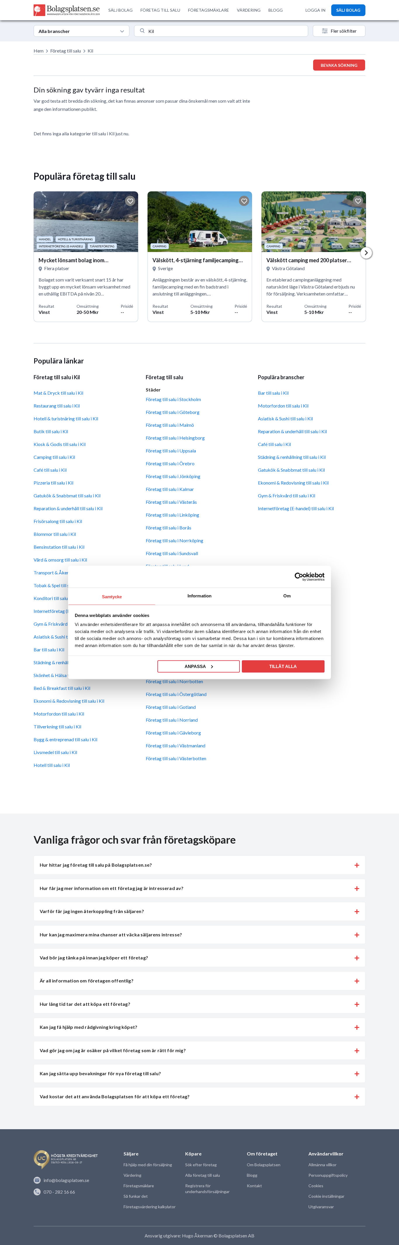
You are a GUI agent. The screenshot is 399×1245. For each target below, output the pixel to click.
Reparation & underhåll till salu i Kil (68, 508)
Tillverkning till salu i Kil (57, 726)
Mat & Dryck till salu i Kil (58, 393)
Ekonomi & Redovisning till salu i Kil (69, 701)
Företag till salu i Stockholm (173, 399)
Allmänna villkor (322, 1164)
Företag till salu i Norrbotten (174, 681)
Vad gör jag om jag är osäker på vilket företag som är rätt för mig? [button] (113, 1050)
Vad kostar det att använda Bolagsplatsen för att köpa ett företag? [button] (115, 1096)
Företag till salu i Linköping (172, 514)
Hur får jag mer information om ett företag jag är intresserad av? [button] (111, 888)
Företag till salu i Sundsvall (172, 553)
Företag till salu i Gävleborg (173, 732)
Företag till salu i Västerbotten (176, 758)
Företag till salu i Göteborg (173, 412)
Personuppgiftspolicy (328, 1175)
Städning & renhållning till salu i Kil (292, 457)
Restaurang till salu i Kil (57, 405)
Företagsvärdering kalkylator (150, 1206)
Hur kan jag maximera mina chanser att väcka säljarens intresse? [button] (111, 934)
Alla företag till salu (202, 1175)
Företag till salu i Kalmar (170, 489)
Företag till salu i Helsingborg (175, 437)
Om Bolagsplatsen (263, 1164)
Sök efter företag (201, 1164)
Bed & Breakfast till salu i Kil (62, 688)
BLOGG (275, 10)
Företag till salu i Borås (168, 527)
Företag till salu (65, 50)
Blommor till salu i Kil (55, 534)
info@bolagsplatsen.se (66, 1180)
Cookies (315, 1185)
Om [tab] (287, 595)
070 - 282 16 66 (59, 1192)
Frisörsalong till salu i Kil (58, 521)
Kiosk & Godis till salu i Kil (60, 444)
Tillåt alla (283, 666)
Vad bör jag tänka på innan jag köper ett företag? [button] (94, 957)
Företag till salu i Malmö (170, 425)
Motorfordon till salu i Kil (59, 713)
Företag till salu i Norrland (172, 720)
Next (366, 253)
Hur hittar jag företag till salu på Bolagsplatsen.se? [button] (96, 865)
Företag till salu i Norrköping (174, 540)
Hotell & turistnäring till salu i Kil (66, 418)
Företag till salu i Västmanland (175, 745)
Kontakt (254, 1185)
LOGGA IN (315, 10)
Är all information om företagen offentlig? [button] (86, 980)
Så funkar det (136, 1196)
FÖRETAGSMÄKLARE (208, 10)
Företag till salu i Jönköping (173, 476)
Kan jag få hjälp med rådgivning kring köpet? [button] (88, 1027)
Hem (39, 50)
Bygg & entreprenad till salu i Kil (65, 739)
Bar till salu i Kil (273, 393)
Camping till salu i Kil (54, 457)
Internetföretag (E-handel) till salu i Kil (296, 508)
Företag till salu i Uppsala (171, 450)
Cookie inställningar (326, 1196)
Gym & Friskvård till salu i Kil (286, 495)
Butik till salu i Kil (51, 431)
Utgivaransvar (321, 1206)
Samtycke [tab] (112, 596)
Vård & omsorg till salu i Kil (60, 559)
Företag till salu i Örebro (170, 463)
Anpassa (195, 666)
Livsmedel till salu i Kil (55, 752)
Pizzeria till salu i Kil (53, 482)
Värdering (132, 1175)
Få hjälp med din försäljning (148, 1164)
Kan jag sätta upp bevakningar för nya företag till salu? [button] (100, 1073)
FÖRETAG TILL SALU (160, 10)
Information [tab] (199, 595)
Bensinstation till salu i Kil (59, 547)
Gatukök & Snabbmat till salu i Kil (67, 495)
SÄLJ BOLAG (120, 10)
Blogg (252, 1175)
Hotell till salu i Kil (52, 765)
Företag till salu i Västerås (171, 502)
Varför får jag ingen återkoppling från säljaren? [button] (92, 911)
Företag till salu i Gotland (171, 707)
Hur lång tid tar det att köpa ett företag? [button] (85, 1004)
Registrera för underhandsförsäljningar (207, 1188)
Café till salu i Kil (50, 470)
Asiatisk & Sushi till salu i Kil (285, 418)
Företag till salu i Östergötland (176, 694)
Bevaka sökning (339, 65)
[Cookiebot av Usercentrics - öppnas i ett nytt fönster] (299, 576)
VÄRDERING (249, 10)
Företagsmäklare (139, 1185)
